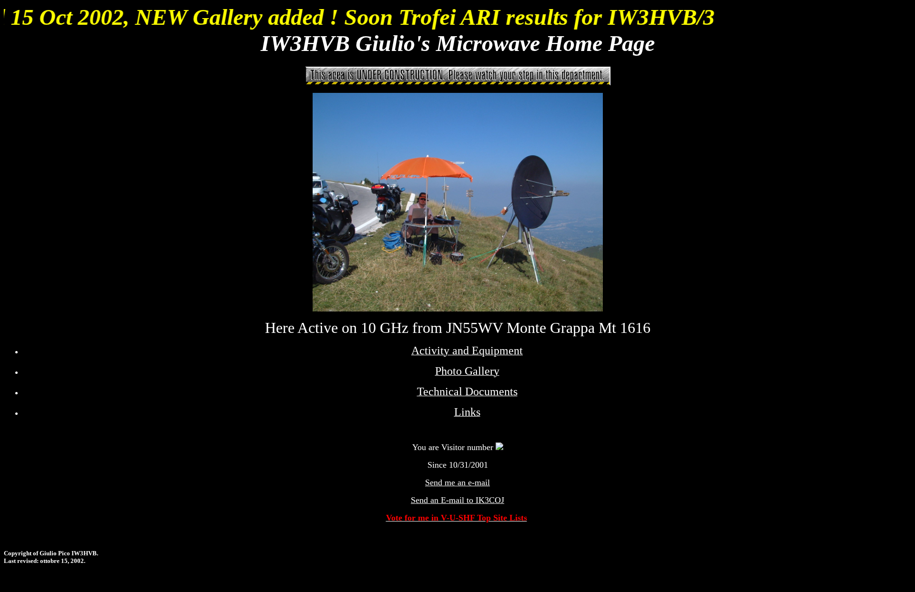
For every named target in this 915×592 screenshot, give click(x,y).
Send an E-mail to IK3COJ (457, 500)
